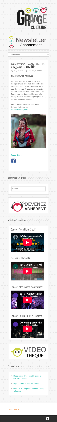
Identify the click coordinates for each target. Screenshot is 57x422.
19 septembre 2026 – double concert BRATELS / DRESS (27, 377)
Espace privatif (13, 409)
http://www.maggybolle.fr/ (20, 109)
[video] (28, 352)
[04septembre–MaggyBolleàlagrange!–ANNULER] (25, 65)
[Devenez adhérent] (28, 206)
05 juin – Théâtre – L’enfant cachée (26, 383)
